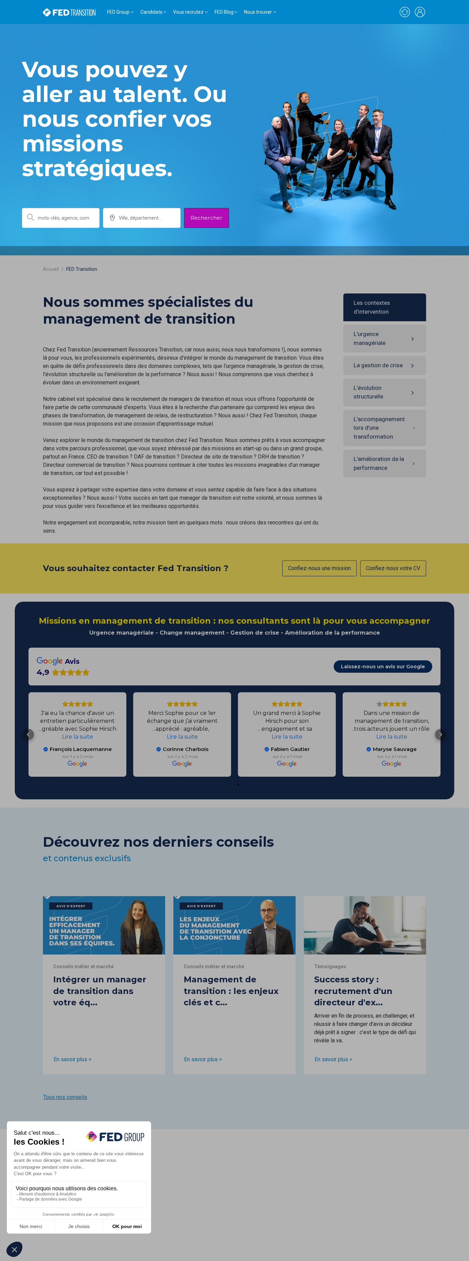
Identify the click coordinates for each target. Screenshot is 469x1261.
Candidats (151, 12)
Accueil (51, 269)
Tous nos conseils (65, 1097)
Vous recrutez (188, 12)
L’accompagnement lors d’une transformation (379, 428)
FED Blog (224, 12)
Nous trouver (258, 12)
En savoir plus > (72, 1059)
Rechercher (206, 218)
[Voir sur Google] (391, 763)
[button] (440, 734)
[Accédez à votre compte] (420, 12)
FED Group (118, 12)
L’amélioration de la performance (379, 463)
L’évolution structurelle (368, 392)
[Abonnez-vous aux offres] (405, 12)
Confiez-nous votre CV (393, 568)
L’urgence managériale (370, 338)
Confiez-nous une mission (319, 568)
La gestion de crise (378, 365)
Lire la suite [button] (391, 736)
